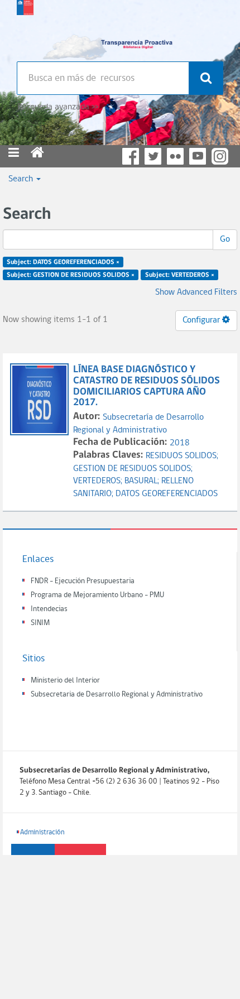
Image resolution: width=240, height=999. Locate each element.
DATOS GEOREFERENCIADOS (167, 493)
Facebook (130, 156)
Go (225, 239)
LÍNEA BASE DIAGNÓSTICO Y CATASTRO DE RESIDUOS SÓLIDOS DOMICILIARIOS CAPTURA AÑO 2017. (146, 386)
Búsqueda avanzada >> (57, 107)
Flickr (175, 156)
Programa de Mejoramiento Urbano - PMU (97, 595)
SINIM (40, 623)
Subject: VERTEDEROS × (179, 275)
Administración (42, 832)
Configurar (202, 320)
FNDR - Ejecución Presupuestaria (83, 581)
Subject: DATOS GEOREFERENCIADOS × (63, 262)
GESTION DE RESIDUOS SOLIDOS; (133, 468)
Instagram (220, 156)
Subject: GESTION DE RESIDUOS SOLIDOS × (71, 275)
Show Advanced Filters (196, 292)
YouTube (197, 156)
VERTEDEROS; (98, 481)
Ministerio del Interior (65, 680)
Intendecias (49, 609)
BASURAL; (142, 481)
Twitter (153, 156)
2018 (180, 443)
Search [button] (21, 179)
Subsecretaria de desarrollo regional (25, 28)
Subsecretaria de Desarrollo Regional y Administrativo (117, 694)
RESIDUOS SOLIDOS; (182, 456)
